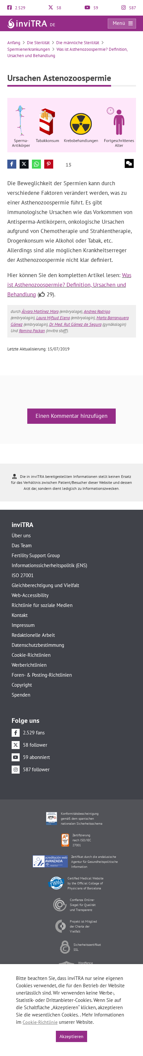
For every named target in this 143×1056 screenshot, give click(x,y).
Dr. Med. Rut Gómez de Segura (75, 324)
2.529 (19, 8)
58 (58, 8)
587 (132, 8)
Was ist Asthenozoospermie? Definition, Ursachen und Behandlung (69, 284)
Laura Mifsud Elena (53, 318)
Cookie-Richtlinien (31, 654)
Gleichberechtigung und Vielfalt (45, 585)
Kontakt (20, 615)
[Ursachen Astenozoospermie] (71, 124)
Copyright (22, 684)
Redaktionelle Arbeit (33, 635)
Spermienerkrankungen (28, 49)
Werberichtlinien (29, 664)
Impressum (23, 625)
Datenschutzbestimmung (38, 644)
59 (95, 8)
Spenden (21, 694)
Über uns (21, 535)
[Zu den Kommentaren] (129, 163)
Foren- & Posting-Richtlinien (42, 674)
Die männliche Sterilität (77, 42)
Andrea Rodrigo (97, 311)
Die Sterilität (38, 42)
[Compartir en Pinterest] (48, 164)
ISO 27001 (23, 575)
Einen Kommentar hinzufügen (71, 415)
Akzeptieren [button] (71, 1036)
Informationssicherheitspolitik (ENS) (49, 565)
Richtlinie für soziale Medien (42, 605)
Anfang (13, 42)
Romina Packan (32, 331)
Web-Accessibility (30, 595)
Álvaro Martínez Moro (40, 311)
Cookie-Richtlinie (40, 1022)
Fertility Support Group (36, 555)
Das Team (22, 545)
